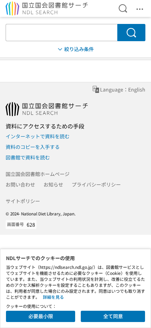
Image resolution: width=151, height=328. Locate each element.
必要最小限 (40, 316)
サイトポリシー (23, 200)
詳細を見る (53, 297)
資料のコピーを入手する (33, 146)
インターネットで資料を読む (38, 136)
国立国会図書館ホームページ (38, 173)
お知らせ (53, 184)
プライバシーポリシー (96, 184)
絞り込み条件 (79, 48)
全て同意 (113, 316)
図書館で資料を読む (28, 157)
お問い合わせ (20, 184)
